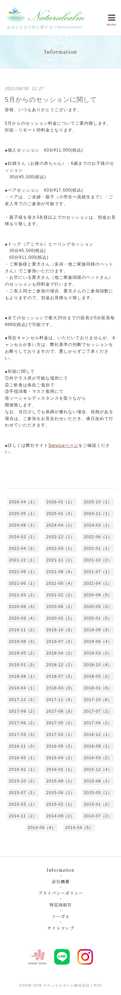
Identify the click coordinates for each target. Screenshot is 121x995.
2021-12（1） (23, 560)
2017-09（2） (23, 711)
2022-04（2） (23, 548)
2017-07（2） (98, 711)
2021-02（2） (60, 595)
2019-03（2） (98, 653)
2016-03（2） (98, 758)
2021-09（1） (23, 572)
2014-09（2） (60, 816)
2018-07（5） (60, 676)
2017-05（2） (60, 723)
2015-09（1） (60, 781)
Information (60, 870)
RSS (98, 985)
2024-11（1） (98, 513)
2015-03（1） (23, 804)
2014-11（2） (23, 816)
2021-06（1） (23, 583)
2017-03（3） (23, 734)
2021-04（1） (98, 583)
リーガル (61, 917)
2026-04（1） (23, 502)
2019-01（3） (23, 665)
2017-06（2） (23, 723)
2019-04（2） (60, 653)
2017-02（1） (60, 734)
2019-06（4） (98, 641)
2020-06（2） (60, 606)
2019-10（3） (60, 630)
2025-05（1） (23, 513)
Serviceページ (63, 445)
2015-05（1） (98, 793)
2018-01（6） (98, 688)
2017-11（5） (60, 699)
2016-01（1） (60, 769)
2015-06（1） (60, 793)
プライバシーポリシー (60, 893)
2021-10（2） (98, 560)
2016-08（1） (98, 746)
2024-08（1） (23, 525)
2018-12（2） (60, 665)
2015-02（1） (60, 804)
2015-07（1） (23, 793)
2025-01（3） (60, 513)
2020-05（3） (98, 606)
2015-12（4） (98, 769)
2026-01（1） (60, 502)
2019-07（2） (60, 641)
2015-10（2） (23, 781)
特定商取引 (60, 905)
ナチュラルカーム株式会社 (66, 985)
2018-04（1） (23, 688)
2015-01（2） (98, 804)
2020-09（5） (98, 595)
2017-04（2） (98, 723)
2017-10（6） (98, 699)
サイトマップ (60, 928)
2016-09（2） (60, 746)
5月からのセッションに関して (51, 99)
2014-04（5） (79, 827)
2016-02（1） (23, 769)
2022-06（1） (98, 537)
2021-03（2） (23, 595)
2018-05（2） (98, 676)
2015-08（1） (98, 781)
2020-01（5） (98, 618)
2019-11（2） (23, 630)
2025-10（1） (98, 502)
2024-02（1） (23, 537)
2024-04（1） (60, 525)
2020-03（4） (23, 618)
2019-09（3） (98, 630)
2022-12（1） (60, 537)
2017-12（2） (23, 699)
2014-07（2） (98, 816)
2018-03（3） (60, 688)
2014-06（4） (42, 827)
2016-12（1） (98, 734)
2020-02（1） (60, 618)
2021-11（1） (60, 560)
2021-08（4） (60, 572)
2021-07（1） (98, 572)
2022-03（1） (60, 548)
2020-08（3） (23, 606)
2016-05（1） (23, 758)
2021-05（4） (60, 583)
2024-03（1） (98, 525)
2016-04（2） (60, 758)
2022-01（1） (98, 548)
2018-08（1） (23, 676)
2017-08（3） (60, 711)
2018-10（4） (98, 665)
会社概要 (61, 882)
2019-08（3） (23, 641)
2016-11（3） (23, 746)
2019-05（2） (23, 653)
